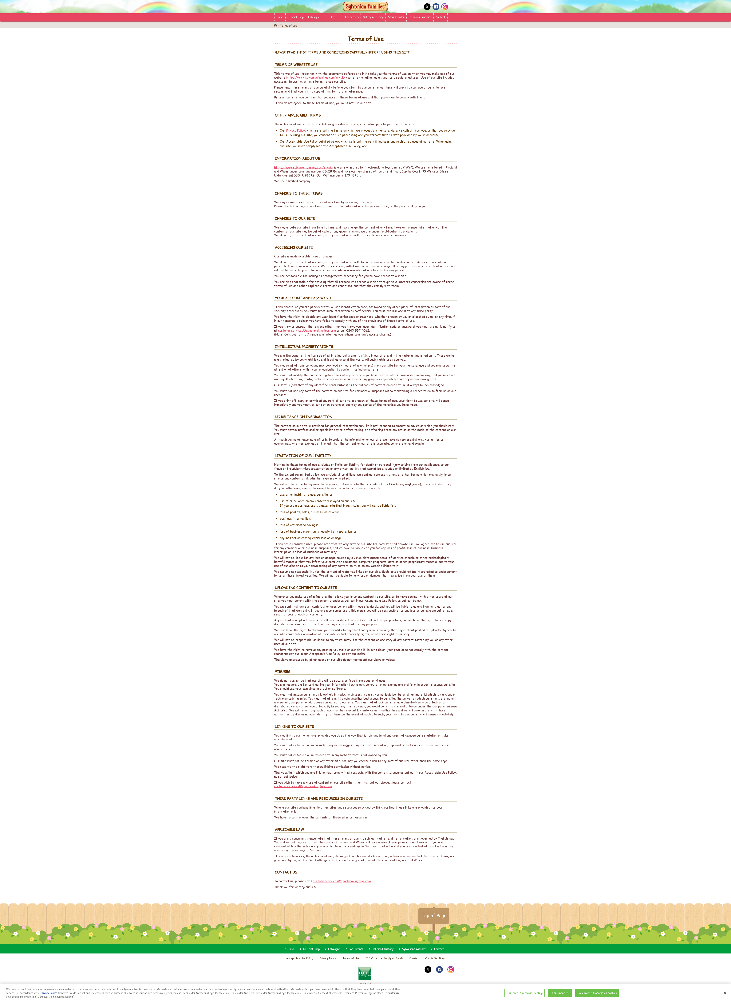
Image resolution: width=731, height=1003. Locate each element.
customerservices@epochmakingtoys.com (307, 330)
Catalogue (314, 17)
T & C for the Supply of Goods (384, 958)
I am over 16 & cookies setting (525, 993)
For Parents (356, 949)
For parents (352, 17)
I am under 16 (560, 993)
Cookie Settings (435, 958)
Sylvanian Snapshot (420, 17)
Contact (440, 17)
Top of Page (433, 915)
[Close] (725, 993)
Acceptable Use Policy (299, 958)
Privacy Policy (295, 130)
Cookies (414, 958)
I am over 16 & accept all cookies (597, 993)
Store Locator (396, 17)
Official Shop (295, 17)
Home (280, 17)
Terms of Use (351, 958)
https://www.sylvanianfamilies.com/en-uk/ (315, 77)
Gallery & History (373, 17)
